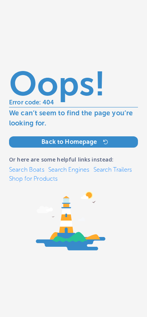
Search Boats (26, 169)
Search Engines (68, 169)
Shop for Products (33, 178)
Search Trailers (112, 169)
